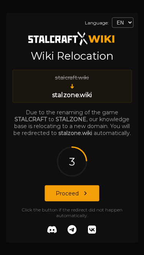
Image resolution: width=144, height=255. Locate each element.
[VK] (92, 230)
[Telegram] (72, 230)
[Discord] (52, 230)
